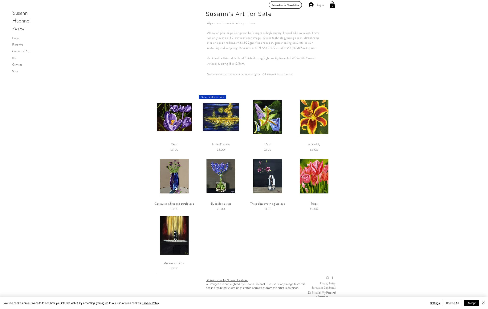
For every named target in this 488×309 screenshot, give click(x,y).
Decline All (452, 303)
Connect (17, 64)
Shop (15, 71)
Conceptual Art (20, 51)
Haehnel (21, 21)
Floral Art (17, 44)
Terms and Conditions (324, 288)
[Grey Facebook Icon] (332, 277)
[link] (332, 4)
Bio (14, 58)
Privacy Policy (328, 283)
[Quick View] (174, 117)
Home (15, 38)
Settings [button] (435, 303)
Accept (471, 303)
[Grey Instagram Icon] (327, 277)
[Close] (483, 303)
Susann (20, 13)
